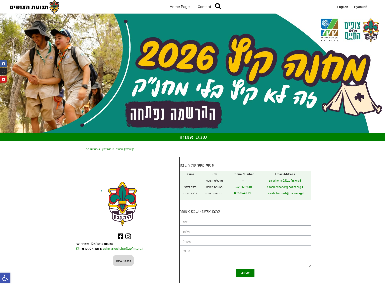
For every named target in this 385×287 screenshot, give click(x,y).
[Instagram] (3, 71)
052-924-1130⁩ (243, 193)
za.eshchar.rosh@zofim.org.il (285, 193)
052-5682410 (243, 187)
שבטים (120, 149)
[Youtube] (3, 79)
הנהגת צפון (108, 149)
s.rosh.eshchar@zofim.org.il (285, 187)
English (342, 7)
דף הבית (129, 149)
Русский (360, 7)
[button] (5, 278)
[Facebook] (3, 63)
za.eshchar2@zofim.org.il (285, 181)
